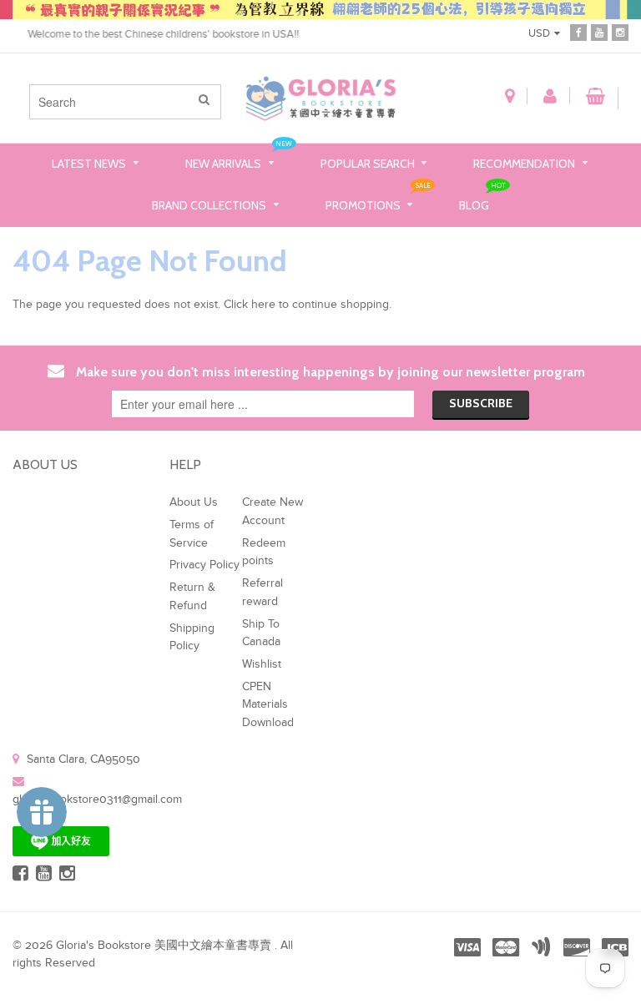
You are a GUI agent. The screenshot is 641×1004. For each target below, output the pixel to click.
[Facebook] (578, 32)
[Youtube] (599, 32)
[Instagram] (620, 32)
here (263, 304)
